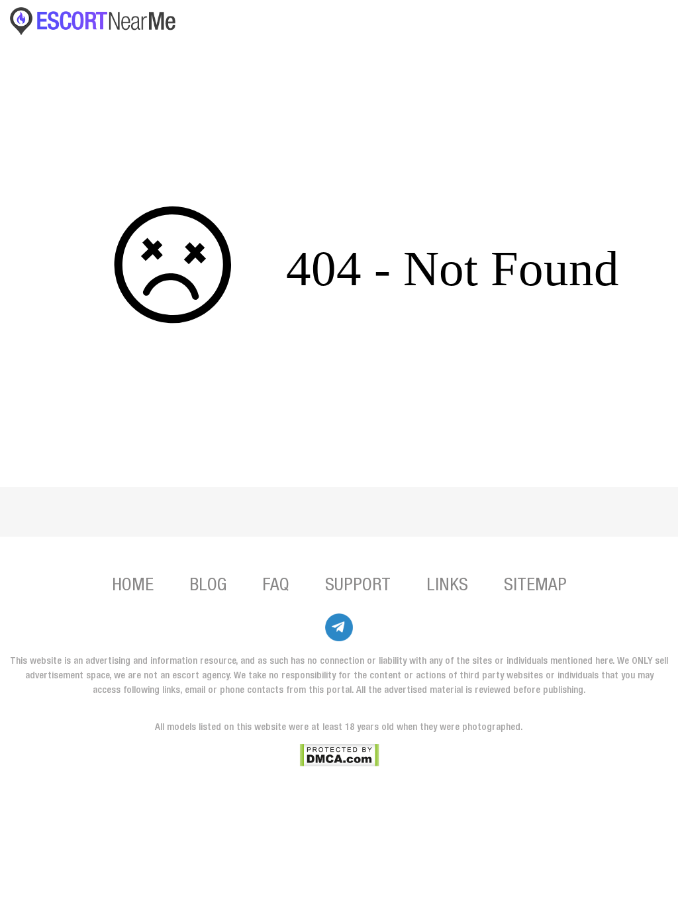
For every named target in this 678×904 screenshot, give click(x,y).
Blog (207, 587)
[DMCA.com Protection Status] (339, 755)
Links (447, 587)
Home (133, 587)
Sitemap (535, 587)
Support (358, 587)
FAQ (275, 587)
